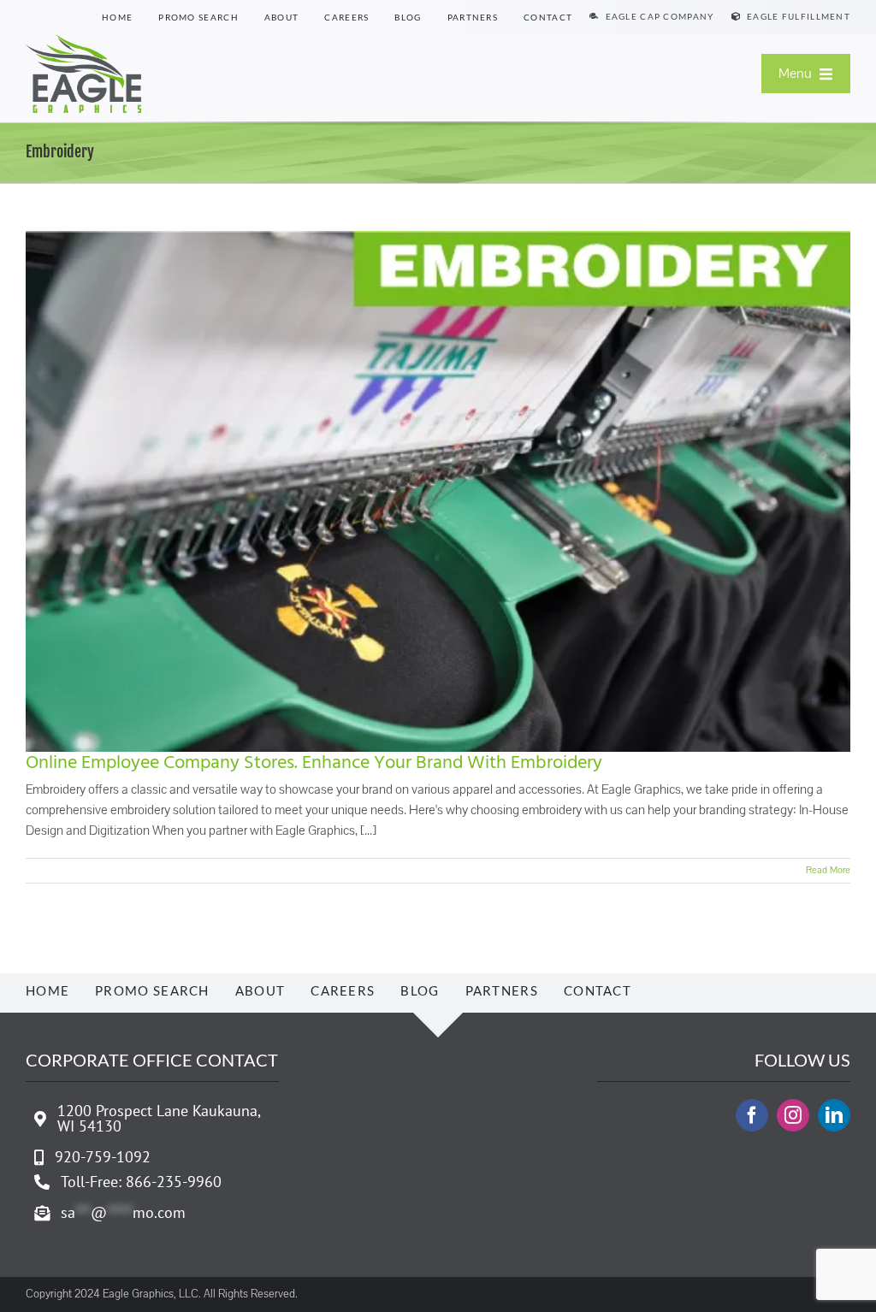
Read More (828, 870)
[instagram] (793, 1115)
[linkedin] (834, 1115)
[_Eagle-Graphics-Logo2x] (83, 41)
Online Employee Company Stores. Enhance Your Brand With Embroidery (314, 763)
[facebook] (752, 1115)
